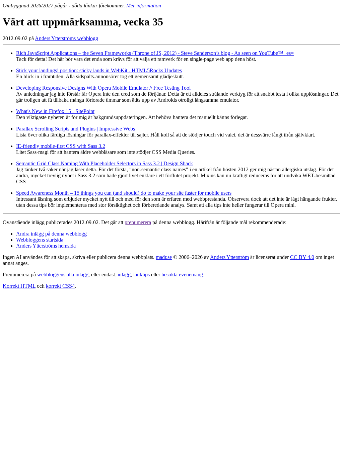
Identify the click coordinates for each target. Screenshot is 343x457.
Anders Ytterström (229, 257)
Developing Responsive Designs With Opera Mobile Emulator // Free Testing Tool (103, 88)
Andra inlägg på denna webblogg (51, 234)
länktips (141, 274)
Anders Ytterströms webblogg (66, 38)
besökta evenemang (182, 274)
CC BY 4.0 (302, 257)
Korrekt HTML (19, 286)
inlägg (124, 274)
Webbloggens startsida (39, 240)
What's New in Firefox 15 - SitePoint (55, 111)
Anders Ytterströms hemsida (46, 246)
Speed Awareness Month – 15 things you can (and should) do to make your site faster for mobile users (123, 193)
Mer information (143, 5)
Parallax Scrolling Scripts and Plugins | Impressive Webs (75, 128)
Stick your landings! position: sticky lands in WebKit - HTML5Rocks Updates (99, 70)
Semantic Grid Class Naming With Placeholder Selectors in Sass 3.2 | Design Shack (104, 163)
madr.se (164, 257)
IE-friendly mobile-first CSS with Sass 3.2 (60, 146)
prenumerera (138, 222)
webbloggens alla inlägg (62, 274)
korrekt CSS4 (60, 286)
